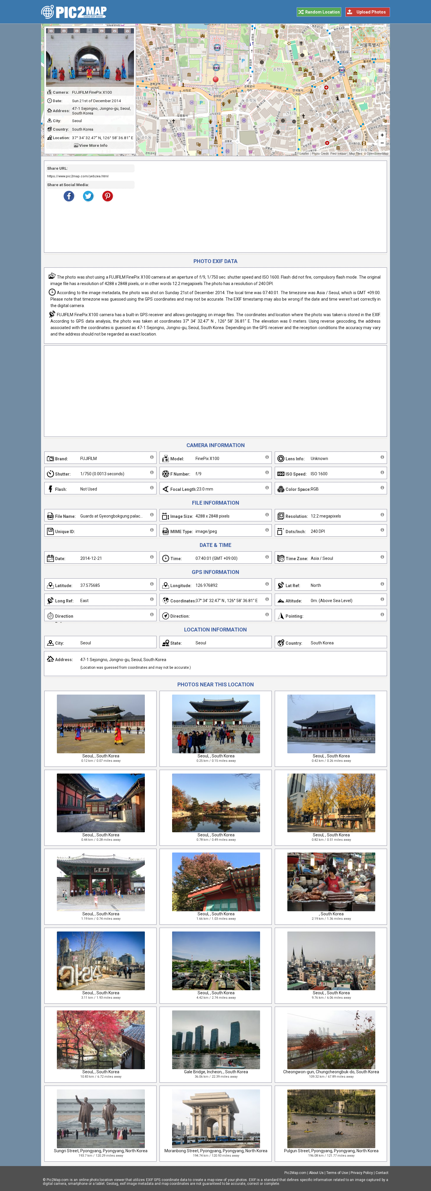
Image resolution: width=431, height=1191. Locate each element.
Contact (382, 1173)
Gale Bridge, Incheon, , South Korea (216, 1071)
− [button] (382, 143)
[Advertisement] (258, 207)
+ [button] (382, 135)
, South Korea (331, 914)
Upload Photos (371, 12)
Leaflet (304, 153)
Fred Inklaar (338, 153)
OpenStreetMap (377, 153)
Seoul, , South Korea (100, 756)
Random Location (322, 12)
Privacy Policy (362, 1173)
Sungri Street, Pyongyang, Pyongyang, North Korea (100, 1150)
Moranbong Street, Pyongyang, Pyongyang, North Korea (215, 1150)
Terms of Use (337, 1173)
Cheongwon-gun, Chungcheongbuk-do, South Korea (331, 1071)
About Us (316, 1173)
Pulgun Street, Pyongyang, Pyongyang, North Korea (331, 1150)
